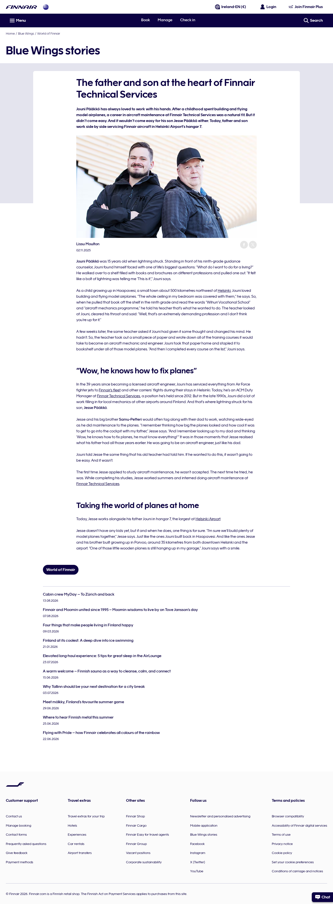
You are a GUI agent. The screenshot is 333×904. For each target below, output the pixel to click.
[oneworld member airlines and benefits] (46, 7)
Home (10, 33)
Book (145, 20)
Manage (165, 20)
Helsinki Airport (208, 519)
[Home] (21, 7)
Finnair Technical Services (118, 396)
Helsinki (224, 290)
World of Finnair (48, 33)
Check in (187, 20)
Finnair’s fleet (110, 390)
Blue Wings (26, 33)
